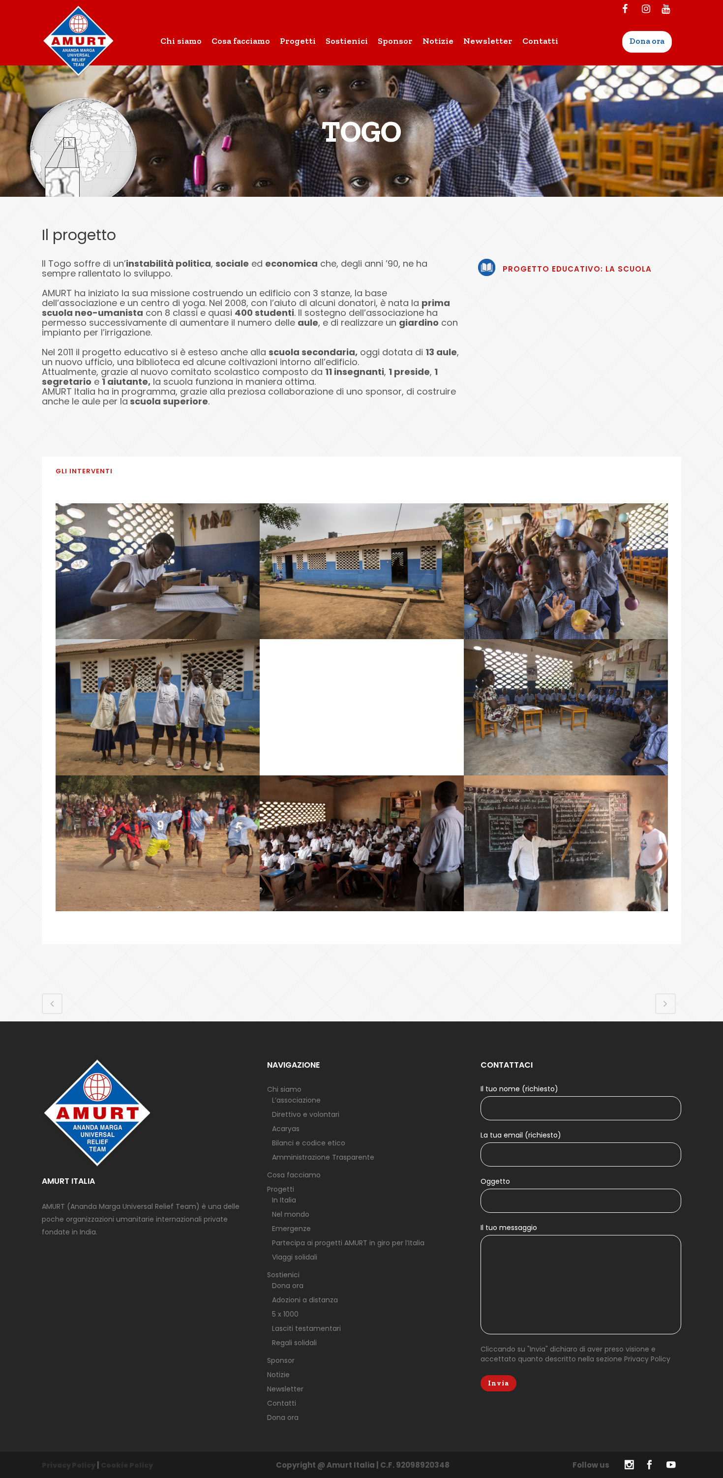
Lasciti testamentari (306, 1328)
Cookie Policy (127, 1465)
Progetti (280, 1189)
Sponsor (281, 1360)
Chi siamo (284, 1089)
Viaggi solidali (294, 1257)
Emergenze (291, 1228)
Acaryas (286, 1129)
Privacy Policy (647, 1359)
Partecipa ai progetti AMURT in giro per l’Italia (348, 1243)
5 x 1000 (285, 1314)
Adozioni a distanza (305, 1300)
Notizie (278, 1375)
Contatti (281, 1403)
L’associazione (296, 1100)
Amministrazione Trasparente (323, 1157)
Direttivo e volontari (305, 1114)
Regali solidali (294, 1343)
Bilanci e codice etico (308, 1143)
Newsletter (285, 1389)
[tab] (361, 471)
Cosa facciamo (294, 1175)
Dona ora (287, 1286)
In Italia (284, 1200)
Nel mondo (290, 1214)
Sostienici (283, 1275)
